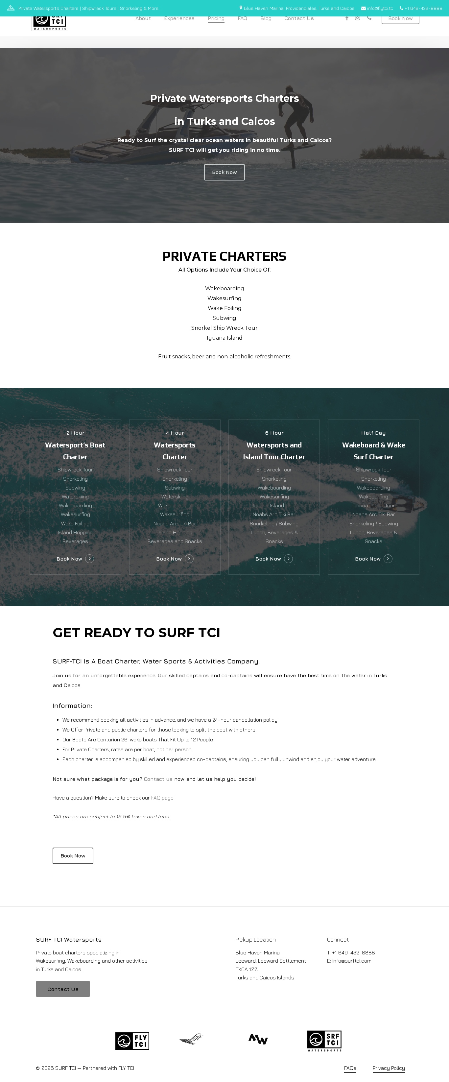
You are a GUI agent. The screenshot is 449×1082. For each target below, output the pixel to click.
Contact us (158, 779)
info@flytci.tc (379, 8)
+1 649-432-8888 (422, 8)
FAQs (350, 1068)
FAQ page (162, 798)
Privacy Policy (389, 1068)
